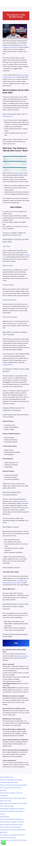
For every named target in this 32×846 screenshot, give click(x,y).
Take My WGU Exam (6, 777)
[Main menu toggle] (30, 2)
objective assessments (23, 656)
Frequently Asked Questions (9, 782)
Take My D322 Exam (6, 822)
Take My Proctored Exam (8, 837)
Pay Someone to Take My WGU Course (12, 835)
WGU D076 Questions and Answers (11, 780)
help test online (19, 173)
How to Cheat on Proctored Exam (10, 827)
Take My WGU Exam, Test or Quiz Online (13, 798)
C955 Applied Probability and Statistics (12, 808)
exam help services (8, 116)
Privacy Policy (14, 785)
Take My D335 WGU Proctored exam (11, 819)
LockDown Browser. (8, 364)
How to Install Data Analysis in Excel (11, 824)
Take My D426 (4, 816)
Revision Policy (5, 785)
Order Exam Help (5, 801)
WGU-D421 (3, 832)
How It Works (23, 785)
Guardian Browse (21, 501)
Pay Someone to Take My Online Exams (12, 830)
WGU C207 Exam (18, 822)
